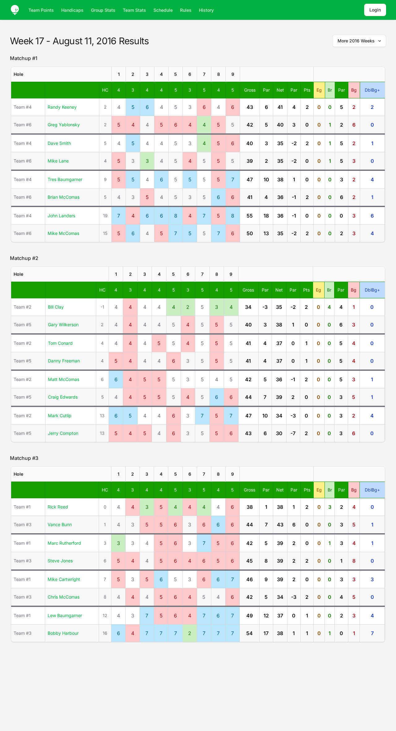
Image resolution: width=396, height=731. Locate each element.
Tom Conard (60, 343)
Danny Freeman (64, 360)
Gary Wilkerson (63, 324)
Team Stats (134, 10)
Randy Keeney (62, 107)
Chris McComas (64, 596)
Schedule (163, 10)
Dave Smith (59, 143)
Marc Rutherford (64, 543)
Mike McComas (63, 233)
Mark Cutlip (59, 415)
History (206, 10)
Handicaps (72, 10)
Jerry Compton (63, 433)
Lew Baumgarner (65, 615)
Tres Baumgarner (65, 179)
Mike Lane (58, 160)
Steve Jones (60, 560)
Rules (186, 10)
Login (375, 9)
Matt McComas (63, 379)
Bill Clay (56, 306)
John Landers (61, 215)
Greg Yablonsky (64, 124)
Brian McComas (64, 197)
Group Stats (103, 10)
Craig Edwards (63, 397)
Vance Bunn (60, 524)
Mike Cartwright (64, 579)
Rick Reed (58, 506)
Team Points (41, 10)
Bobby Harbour (63, 633)
